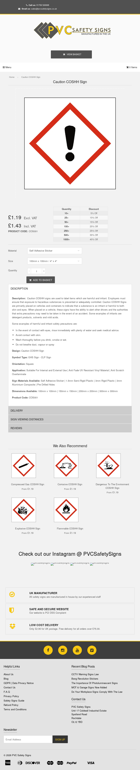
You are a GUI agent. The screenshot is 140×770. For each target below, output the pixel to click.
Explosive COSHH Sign (27, 528)
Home (11, 76)
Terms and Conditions (15, 709)
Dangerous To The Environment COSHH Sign (112, 486)
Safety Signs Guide (14, 700)
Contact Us (9, 687)
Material (12, 250)
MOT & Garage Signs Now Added (89, 687)
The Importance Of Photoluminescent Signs (94, 683)
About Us (8, 674)
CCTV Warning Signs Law (85, 674)
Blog (6, 678)
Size (10, 261)
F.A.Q (7, 691)
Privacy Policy (11, 696)
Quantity (12, 270)
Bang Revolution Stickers (84, 678)
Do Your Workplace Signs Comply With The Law (96, 691)
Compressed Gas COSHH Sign (27, 484)
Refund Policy (11, 705)
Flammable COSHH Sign (70, 528)
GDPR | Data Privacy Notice (19, 683)
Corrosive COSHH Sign (70, 484)
